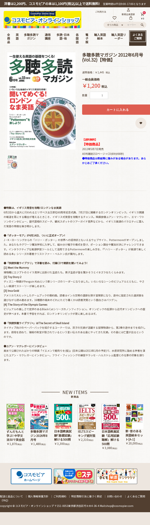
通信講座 (48, 36)
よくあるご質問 (138, 36)
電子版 (86, 38)
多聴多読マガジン (31, 36)
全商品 (8, 38)
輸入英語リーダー (118, 36)
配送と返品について (11, 496)
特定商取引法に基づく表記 (86, 496)
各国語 (77, 38)
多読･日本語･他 (63, 36)
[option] (41, 100)
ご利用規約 (59, 496)
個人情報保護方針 (38, 496)
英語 (17, 36)
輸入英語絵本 (100, 36)
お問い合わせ (114, 496)
